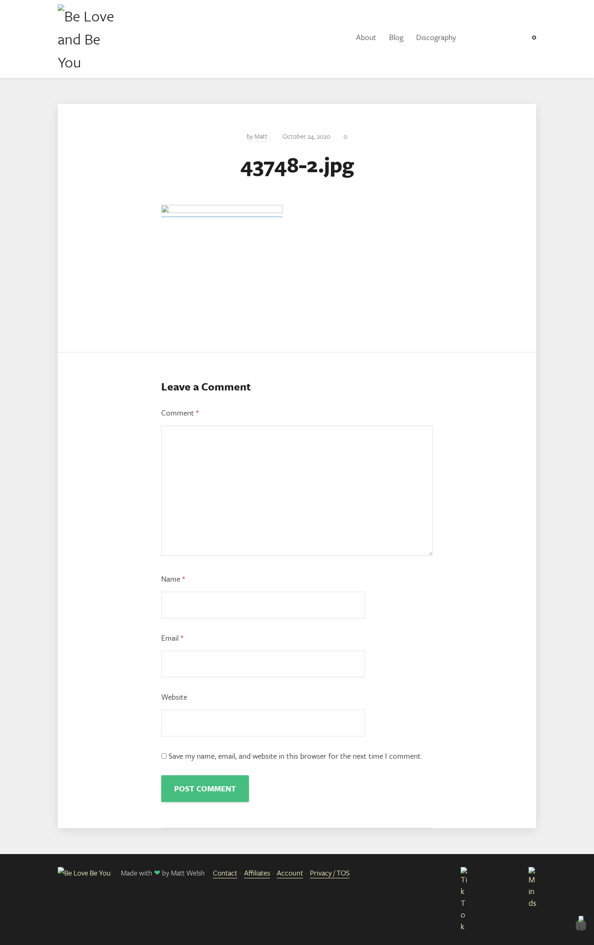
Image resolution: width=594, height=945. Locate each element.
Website (174, 696)
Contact (225, 872)
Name (173, 578)
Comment (180, 412)
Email (172, 637)
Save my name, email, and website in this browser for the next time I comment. (295, 755)
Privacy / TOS (330, 872)
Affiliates (257, 872)
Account (290, 872)
